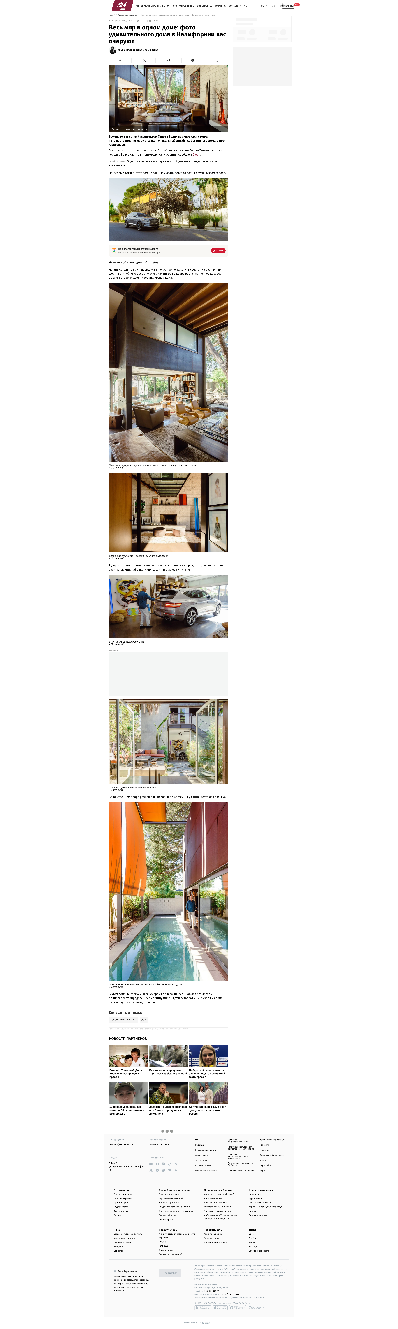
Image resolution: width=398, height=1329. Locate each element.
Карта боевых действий (171, 1198)
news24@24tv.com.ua (121, 1144)
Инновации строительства (152, 6)
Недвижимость (213, 1229)
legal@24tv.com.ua (230, 1294)
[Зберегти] (217, 60)
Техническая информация (272, 1140)
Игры (262, 1171)
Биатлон (253, 1246)
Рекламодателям (203, 1165)
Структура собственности (272, 1155)
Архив (263, 1160)
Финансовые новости (260, 1202)
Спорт (252, 1229)
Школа (162, 1241)
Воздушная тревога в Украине (174, 1206)
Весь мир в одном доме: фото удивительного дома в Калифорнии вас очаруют (179, 15)
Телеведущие (201, 1160)
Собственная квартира (211, 6)
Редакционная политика (207, 1150)
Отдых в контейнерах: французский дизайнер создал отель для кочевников (163, 163)
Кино (117, 1229)
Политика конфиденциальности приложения (238, 1156)
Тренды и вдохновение (215, 1242)
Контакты (264, 1145)
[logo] (122, 6)
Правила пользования (206, 1171)
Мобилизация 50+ (213, 1198)
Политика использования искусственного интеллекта (241, 1148)
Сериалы (118, 1251)
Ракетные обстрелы (169, 1194)
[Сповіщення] (273, 6)
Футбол (253, 1238)
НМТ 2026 (163, 1246)
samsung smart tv (256, 1307)
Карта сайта (265, 1165)
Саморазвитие (166, 1250)
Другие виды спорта (259, 1251)
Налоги (252, 1211)
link (151, 1164)
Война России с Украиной (174, 1190)
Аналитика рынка (213, 1234)
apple (220, 1307)
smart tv (237, 1307)
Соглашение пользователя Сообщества (240, 1164)
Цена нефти (255, 1194)
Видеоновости (121, 1206)
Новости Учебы (168, 1229)
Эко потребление (183, 6)
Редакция (199, 1145)
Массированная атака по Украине (176, 1211)
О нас (197, 1140)
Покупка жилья (211, 1238)
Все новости (121, 1190)
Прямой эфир (121, 1202)
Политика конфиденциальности (238, 1141)
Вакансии (264, 1150)
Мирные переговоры (169, 1202)
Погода (117, 1215)
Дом (111, 15)
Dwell (196, 154)
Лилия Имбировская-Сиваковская (138, 50)
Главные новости (123, 1194)
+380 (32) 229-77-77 (212, 1291)
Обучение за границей (170, 1254)
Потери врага (166, 1219)
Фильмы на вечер (123, 1242)
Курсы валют (255, 1198)
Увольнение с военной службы (220, 1194)
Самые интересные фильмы (128, 1234)
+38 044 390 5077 (159, 1144)
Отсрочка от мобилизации (217, 1211)
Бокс (251, 1234)
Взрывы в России (168, 1215)
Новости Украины (123, 1198)
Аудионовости (121, 1211)
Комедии (118, 1246)
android (202, 1307)
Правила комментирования (241, 1170)
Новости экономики (261, 1190)
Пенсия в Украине (258, 1215)
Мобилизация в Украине (218, 1190)
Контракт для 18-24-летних (217, 1206)
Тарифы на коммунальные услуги (266, 1206)
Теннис (252, 1242)
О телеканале (201, 1155)
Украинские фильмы (124, 1238)
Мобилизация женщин (215, 1202)
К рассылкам (170, 1273)
